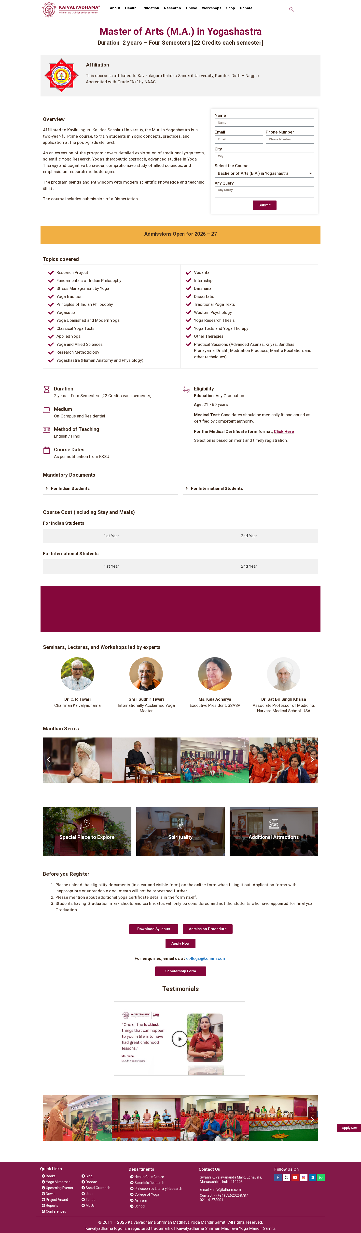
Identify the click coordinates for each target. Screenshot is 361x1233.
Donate (246, 8)
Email (220, 132)
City (218, 149)
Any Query (224, 183)
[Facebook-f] (278, 1177)
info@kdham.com (227, 1190)
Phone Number (280, 132)
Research (172, 8)
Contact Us (209, 1169)
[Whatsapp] (321, 1177)
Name (220, 115)
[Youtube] (295, 1177)
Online (191, 8)
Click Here (284, 431)
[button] (153, 929)
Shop (230, 8)
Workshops (211, 8)
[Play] (179, 1038)
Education (150, 8)
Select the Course (232, 165)
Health (131, 8)
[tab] (111, 536)
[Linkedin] (312, 1177)
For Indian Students (70, 488)
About (115, 8)
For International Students (217, 488)
